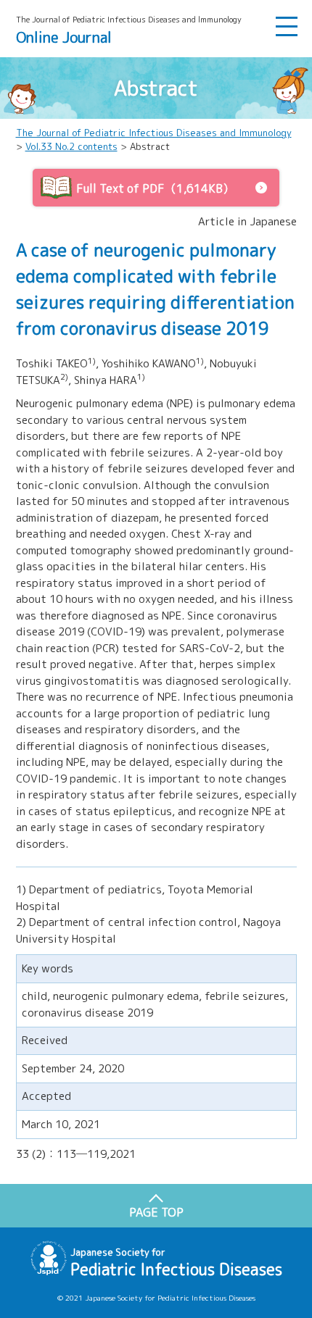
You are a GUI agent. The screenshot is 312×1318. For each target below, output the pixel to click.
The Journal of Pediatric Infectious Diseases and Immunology (154, 132)
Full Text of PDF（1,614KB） (155, 188)
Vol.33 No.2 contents (71, 146)
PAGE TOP (156, 1212)
